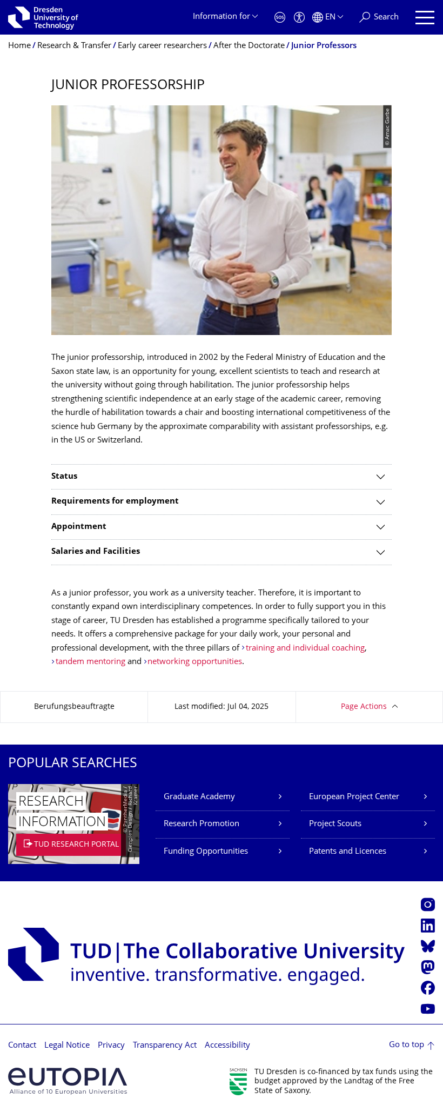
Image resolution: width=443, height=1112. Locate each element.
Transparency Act (165, 1046)
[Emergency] (280, 17)
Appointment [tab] (78, 527)
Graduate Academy (199, 797)
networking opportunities (194, 662)
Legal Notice (67, 1046)
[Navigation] (425, 17)
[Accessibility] (299, 17)
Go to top (406, 1045)
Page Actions (364, 707)
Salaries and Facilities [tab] (95, 552)
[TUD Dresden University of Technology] (43, 17)
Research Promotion (201, 824)
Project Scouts (335, 824)
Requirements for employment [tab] (115, 502)
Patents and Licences (347, 852)
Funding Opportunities (206, 852)
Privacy (111, 1046)
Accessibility (227, 1046)
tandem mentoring (90, 662)
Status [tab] (64, 477)
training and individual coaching (305, 649)
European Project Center (354, 797)
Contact (22, 1046)
